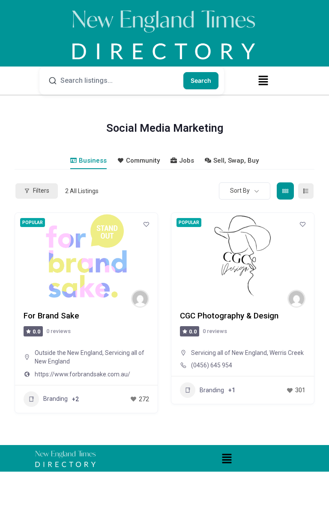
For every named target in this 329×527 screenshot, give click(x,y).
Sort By (240, 190)
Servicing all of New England (229, 352)
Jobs (186, 160)
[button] (263, 80)
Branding (55, 398)
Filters (41, 190)
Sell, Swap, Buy (236, 160)
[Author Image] (140, 299)
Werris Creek (286, 352)
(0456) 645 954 (211, 365)
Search (201, 80)
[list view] (305, 191)
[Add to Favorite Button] (146, 224)
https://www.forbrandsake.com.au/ (82, 374)
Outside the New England (68, 352)
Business (93, 160)
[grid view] (285, 191)
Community (143, 160)
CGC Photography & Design (229, 316)
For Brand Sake (51, 316)
